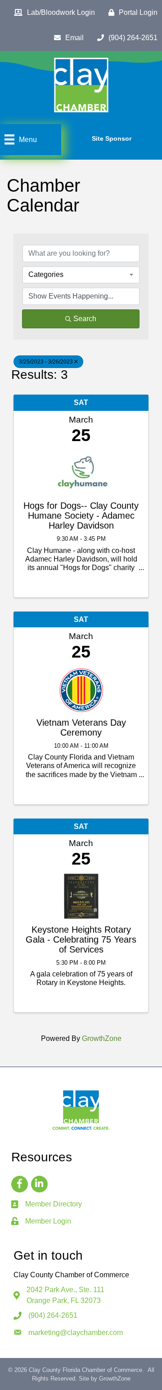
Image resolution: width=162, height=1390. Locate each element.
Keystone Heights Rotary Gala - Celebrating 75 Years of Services (81, 939)
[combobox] (81, 275)
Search (84, 318)
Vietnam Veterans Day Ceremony (81, 727)
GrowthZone (102, 1038)
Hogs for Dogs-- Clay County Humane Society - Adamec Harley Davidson (81, 515)
